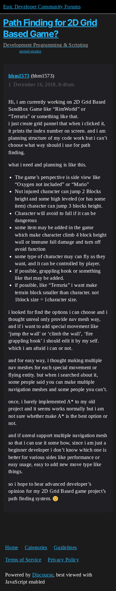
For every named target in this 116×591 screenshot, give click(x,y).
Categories (36, 547)
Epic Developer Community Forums (42, 6)
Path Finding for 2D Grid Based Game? (50, 28)
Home (11, 547)
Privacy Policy (63, 559)
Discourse (42, 574)
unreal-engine (30, 51)
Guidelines (65, 547)
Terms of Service (23, 559)
